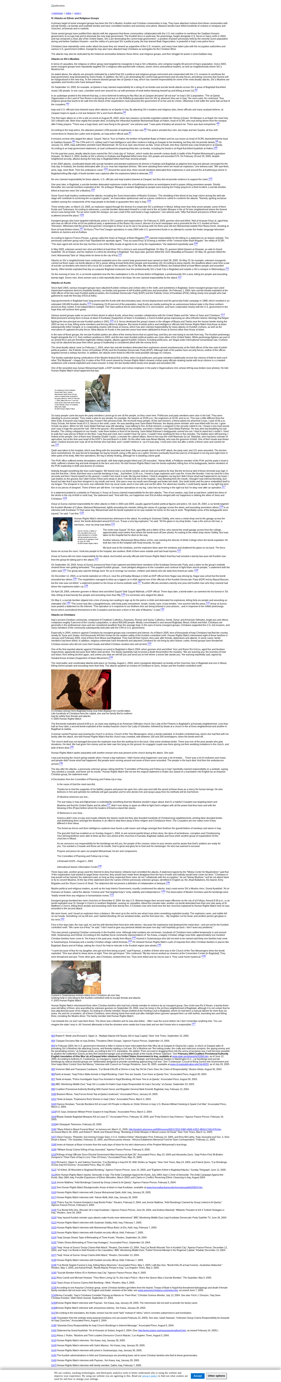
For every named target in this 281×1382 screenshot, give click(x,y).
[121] (53, 1222)
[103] (53, 1112)
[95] (53, 1069)
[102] (53, 1104)
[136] (53, 1308)
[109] (53, 1149)
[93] (53, 1041)
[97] (53, 1079)
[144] (53, 1350)
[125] (53, 1242)
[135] (53, 1303)
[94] (53, 1046)
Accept (198, 1376)
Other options (216, 1375)
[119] (53, 1210)
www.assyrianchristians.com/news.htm (158, 1290)
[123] (53, 1232)
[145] (53, 1355)
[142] (53, 1340)
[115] (53, 1187)
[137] (53, 1313)
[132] (53, 1282)
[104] (53, 1117)
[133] (53, 1287)
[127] (53, 1255)
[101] (53, 1099)
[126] (53, 1247)
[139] (53, 1325)
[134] (53, 1295)
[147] (53, 1365)
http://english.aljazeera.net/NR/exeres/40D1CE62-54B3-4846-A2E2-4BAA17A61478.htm (175, 1129)
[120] (53, 1217)
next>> (77, 13)
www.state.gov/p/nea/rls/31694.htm (190, 1056)
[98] (53, 1084)
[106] (53, 1129)
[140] (53, 1330)
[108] (53, 1144)
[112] (53, 1170)
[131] (53, 1277)
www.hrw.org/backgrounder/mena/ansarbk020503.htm (174, 1187)
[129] (53, 1265)
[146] (53, 1360)
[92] (53, 1036)
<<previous (57, 13)
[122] (53, 1227)
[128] (53, 1260)
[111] (53, 1162)
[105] (53, 1124)
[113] (53, 1175)
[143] (53, 1345)
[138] (53, 1318)
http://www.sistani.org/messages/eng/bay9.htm (162, 1330)
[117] (53, 1197)
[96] (53, 1074)
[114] (53, 1182)
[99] (53, 1089)
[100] (53, 1094)
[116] (53, 1192)
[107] (53, 1137)
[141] (53, 1335)
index (68, 13)
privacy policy (149, 1375)
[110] (53, 1154)
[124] (53, 1237)
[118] (53, 1202)
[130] (53, 1272)
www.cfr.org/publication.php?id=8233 (189, 1064)
